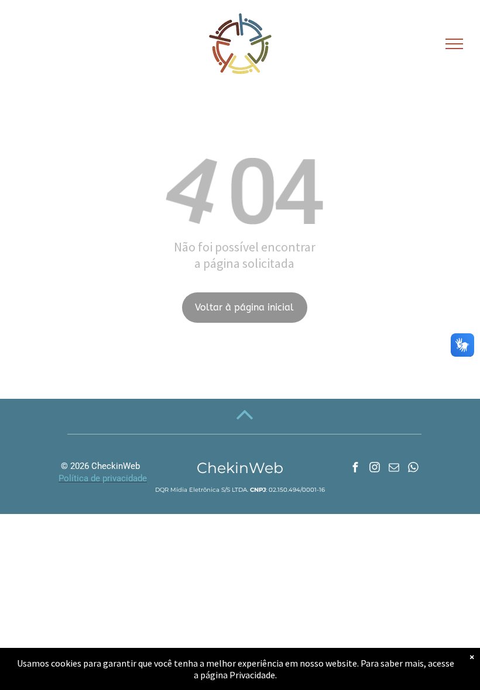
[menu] (454, 44)
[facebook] (355, 468)
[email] (394, 468)
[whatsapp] (413, 468)
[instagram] (374, 468)
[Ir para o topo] (244, 424)
